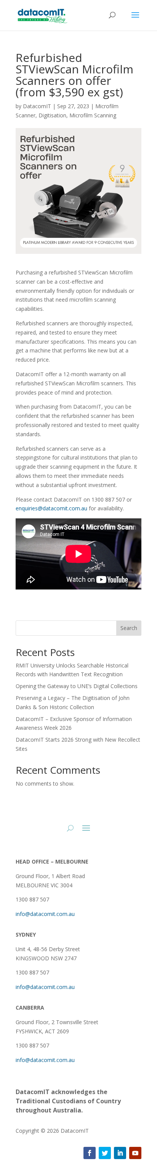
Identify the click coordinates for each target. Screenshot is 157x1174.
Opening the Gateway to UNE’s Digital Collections (77, 686)
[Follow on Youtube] (135, 1153)
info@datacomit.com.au (45, 913)
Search (128, 628)
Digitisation (52, 115)
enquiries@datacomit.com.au (51, 508)
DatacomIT (37, 106)
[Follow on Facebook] (89, 1153)
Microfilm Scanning (92, 115)
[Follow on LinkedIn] (120, 1153)
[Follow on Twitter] (105, 1153)
